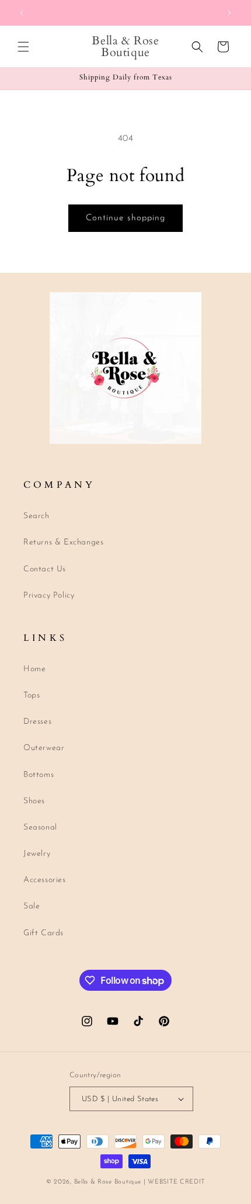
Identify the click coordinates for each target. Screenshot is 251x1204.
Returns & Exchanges (63, 542)
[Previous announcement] (21, 13)
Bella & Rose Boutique (108, 1182)
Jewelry (36, 853)
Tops (31, 695)
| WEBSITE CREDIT (174, 1182)
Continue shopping (125, 218)
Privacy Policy (48, 595)
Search (36, 516)
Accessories (44, 880)
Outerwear (43, 748)
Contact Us (44, 569)
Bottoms (38, 775)
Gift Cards (43, 933)
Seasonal (40, 827)
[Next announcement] (229, 13)
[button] (23, 47)
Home (34, 669)
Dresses (37, 721)
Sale (31, 906)
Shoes (34, 801)
